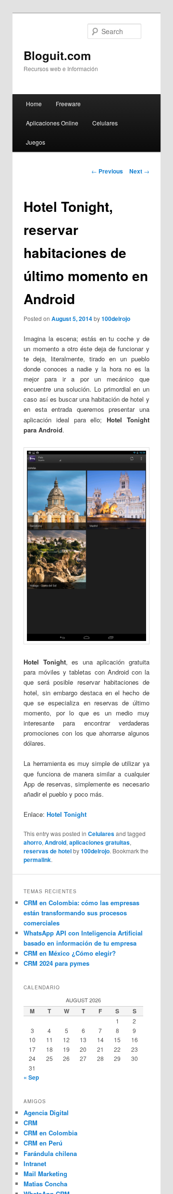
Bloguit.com (57, 55)
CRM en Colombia (50, 1132)
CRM (30, 1122)
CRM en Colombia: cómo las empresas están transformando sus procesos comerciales (81, 912)
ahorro (33, 842)
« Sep (31, 1077)
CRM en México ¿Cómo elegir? (70, 953)
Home (34, 103)
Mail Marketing (45, 1173)
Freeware (68, 103)
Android (55, 842)
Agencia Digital (46, 1112)
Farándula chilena (50, 1153)
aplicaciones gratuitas (99, 842)
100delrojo (115, 318)
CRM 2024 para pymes (56, 963)
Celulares (105, 123)
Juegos (35, 142)
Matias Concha (45, 1183)
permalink (37, 859)
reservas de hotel (48, 851)
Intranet (35, 1163)
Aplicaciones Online (52, 123)
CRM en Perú (43, 1142)
